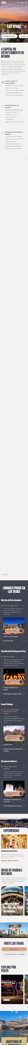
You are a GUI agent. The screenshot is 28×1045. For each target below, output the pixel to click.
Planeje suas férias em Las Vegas (15, 954)
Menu (22, 2)
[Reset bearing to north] (25, 164)
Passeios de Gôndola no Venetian (12, 801)
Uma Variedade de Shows (12, 806)
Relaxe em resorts (9, 36)
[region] (14, 367)
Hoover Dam (7, 745)
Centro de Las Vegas (10, 636)
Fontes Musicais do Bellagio (10, 768)
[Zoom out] (25, 162)
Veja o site (13, 949)
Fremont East (8, 641)
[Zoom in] (25, 159)
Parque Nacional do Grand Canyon (12, 750)
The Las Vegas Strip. (10, 606)
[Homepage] (3, 3)
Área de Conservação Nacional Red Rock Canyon (11, 712)
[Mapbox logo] (5, 574)
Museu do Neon (9, 657)
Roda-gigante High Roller (12, 694)
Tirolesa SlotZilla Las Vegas (11, 689)
